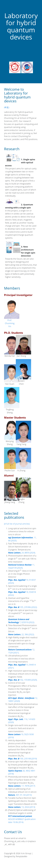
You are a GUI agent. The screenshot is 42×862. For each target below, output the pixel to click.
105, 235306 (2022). (22, 607)
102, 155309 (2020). (22, 679)
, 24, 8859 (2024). (22, 552)
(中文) (6, 107)
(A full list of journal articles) (17, 523)
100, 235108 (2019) (22, 758)
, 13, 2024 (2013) (21, 807)
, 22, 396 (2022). (21, 634)
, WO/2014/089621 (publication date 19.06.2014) (22, 819)
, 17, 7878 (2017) (21, 785)
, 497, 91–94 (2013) (20, 795)
